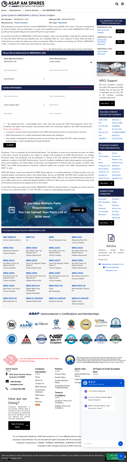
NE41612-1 (116, 120)
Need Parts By (9, 76)
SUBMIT (9, 145)
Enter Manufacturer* (58, 59)
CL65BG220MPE (118, 132)
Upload (77, 210)
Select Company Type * (13, 102)
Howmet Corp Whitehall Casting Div (117, 166)
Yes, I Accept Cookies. (115, 456)
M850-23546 (77, 273)
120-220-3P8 (117, 139)
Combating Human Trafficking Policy (62, 387)
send (121, 443)
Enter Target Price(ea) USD (60, 67)
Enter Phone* (54, 102)
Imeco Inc (116, 172)
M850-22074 (31, 260)
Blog (37, 398)
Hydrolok (115, 205)
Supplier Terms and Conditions (62, 407)
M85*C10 (30, 237)
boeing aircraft (103, 30)
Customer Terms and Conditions (63, 402)
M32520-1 (116, 135)
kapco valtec (102, 51)
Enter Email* (8, 111)
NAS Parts (116, 218)
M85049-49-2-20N (104, 27)
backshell (63, 23)
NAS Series (39, 395)
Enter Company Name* (58, 93)
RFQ (120, 31)
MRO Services (41, 387)
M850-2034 (77, 237)
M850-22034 (77, 248)
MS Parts (102, 215)
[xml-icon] (37, 405)
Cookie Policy (60, 377)
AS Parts (115, 211)
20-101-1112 (117, 129)
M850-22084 (77, 260)
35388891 (116, 126)
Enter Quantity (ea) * (11, 67)
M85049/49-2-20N (104, 37)
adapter (100, 32)
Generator (102, 199)
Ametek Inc (102, 175)
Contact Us (39, 383)
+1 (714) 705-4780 (17, 389)
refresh (121, 382)
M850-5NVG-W (33, 286)
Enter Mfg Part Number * (14, 59)
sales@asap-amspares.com (16, 382)
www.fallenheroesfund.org (92, 362)
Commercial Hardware (40, 391)
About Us (38, 380)
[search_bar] (117, 4)
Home (3, 10)
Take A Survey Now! (17, 425)
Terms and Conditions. (12, 129)
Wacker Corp (117, 159)
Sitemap (39, 402)
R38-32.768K (117, 123)
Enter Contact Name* (12, 93)
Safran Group (103, 178)
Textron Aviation (32, 10)
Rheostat (115, 215)
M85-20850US (9, 237)
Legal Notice (79, 379)
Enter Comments (56, 111)
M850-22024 (31, 248)
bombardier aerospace (102, 41)
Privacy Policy (60, 374)
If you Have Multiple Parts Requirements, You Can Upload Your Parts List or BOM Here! (42, 210)
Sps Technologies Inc (103, 156)
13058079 (102, 139)
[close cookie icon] (125, 457)
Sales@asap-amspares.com (112, 264)
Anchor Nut (116, 208)
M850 (51, 237)
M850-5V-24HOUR (34, 298)
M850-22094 (31, 273)
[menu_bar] (122, 4)
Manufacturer (15, 10)
